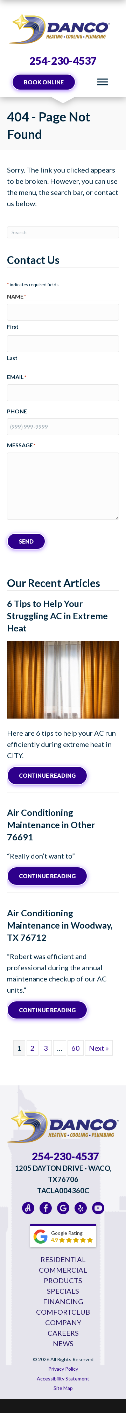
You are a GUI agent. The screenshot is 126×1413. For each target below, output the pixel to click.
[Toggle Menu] (102, 82)
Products (63, 1280)
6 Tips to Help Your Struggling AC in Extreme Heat (57, 615)
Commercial (63, 1269)
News (63, 1343)
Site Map (63, 1388)
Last (12, 358)
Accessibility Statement (63, 1378)
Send (26, 541)
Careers (63, 1332)
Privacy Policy (63, 1369)
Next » (99, 1048)
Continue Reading (53, 775)
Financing (63, 1301)
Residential (63, 1259)
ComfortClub (63, 1311)
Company (63, 1322)
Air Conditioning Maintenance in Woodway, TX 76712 (59, 925)
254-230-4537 (63, 60)
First (13, 326)
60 (75, 1048)
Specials (63, 1290)
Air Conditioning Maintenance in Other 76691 (51, 824)
